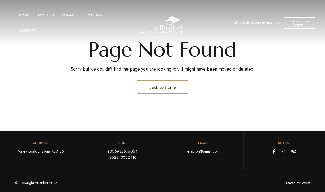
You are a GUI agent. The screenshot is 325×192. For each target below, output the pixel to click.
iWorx (305, 182)
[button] (299, 23)
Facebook (274, 151)
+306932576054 (121, 151)
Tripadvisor (293, 151)
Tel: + (252, 23)
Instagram (283, 151)
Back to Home (162, 87)
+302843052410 (122, 157)
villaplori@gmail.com (203, 151)
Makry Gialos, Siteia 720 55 (41, 151)
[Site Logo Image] (162, 24)
